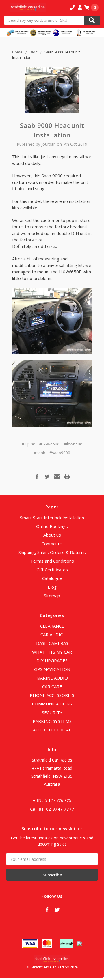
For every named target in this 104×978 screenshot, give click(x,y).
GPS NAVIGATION (52, 669)
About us (52, 535)
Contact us (52, 543)
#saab (39, 453)
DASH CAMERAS (52, 643)
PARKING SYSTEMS (52, 721)
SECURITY (52, 712)
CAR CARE (52, 686)
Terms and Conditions (52, 561)
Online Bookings (52, 526)
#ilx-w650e (49, 444)
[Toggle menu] (12, 8)
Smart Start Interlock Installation (52, 517)
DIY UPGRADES (52, 660)
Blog (52, 587)
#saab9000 (59, 453)
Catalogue (52, 578)
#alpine (28, 444)
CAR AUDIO (52, 634)
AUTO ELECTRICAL (52, 730)
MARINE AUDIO (52, 678)
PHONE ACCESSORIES (52, 695)
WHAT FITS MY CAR (52, 652)
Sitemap (52, 595)
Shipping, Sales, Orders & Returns (52, 552)
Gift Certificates (52, 569)
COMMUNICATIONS (52, 704)
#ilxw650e (73, 444)
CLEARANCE (52, 626)
